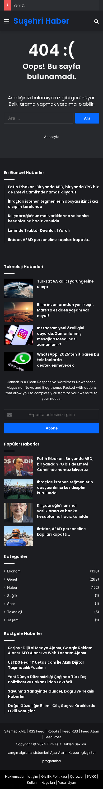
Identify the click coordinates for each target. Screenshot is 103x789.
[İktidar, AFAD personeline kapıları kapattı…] (18, 536)
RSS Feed (36, 731)
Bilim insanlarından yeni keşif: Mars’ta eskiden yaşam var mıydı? (65, 310)
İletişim (32, 776)
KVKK (91, 776)
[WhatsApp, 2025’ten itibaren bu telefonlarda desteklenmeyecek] (18, 361)
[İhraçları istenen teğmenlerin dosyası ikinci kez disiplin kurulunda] (18, 489)
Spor (11, 604)
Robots (53, 731)
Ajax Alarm (58, 752)
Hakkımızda (14, 776)
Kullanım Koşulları (41, 782)
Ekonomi (14, 571)
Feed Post (52, 737)
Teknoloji (14, 612)
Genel (12, 579)
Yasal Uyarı (67, 782)
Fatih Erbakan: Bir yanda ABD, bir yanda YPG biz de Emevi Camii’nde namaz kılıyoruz (65, 464)
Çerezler (77, 776)
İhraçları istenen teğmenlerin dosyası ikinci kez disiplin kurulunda (65, 487)
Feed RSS (70, 731)
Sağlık (12, 595)
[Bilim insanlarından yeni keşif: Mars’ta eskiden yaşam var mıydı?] (18, 312)
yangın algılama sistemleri (28, 752)
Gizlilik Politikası (54, 776)
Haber (12, 587)
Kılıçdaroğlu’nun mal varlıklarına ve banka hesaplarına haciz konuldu (62, 511)
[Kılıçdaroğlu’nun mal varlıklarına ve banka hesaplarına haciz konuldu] (18, 512)
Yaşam (12, 620)
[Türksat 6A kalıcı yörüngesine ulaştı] (18, 288)
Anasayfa (51, 137)
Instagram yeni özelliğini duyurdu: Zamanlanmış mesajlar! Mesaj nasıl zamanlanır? (60, 336)
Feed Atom (90, 731)
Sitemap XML (15, 731)
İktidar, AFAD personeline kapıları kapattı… (61, 531)
